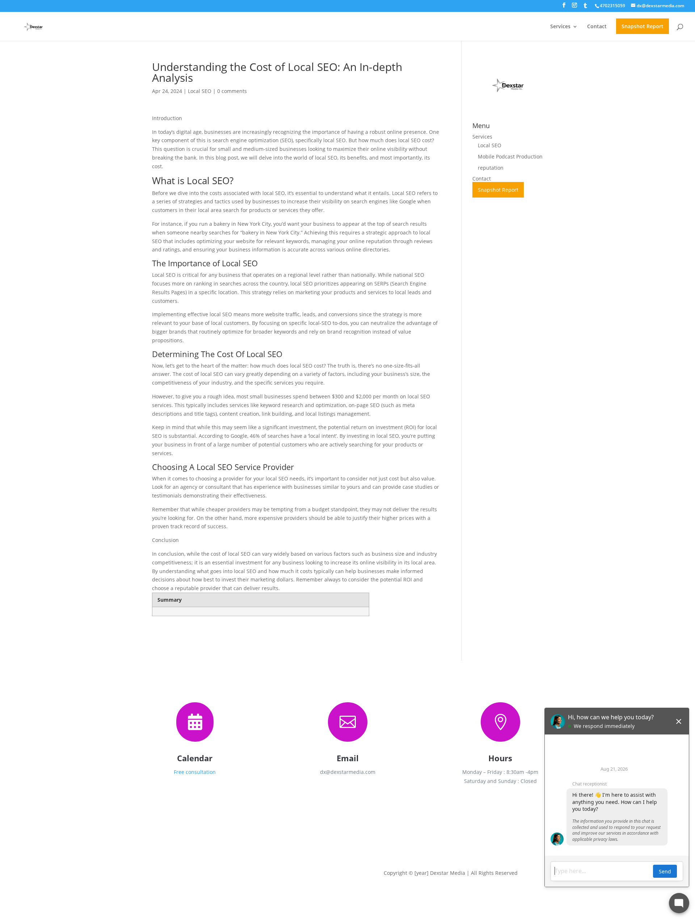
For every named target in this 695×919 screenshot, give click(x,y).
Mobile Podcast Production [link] (510, 156)
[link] (612, 6)
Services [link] (560, 27)
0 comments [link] (232, 91)
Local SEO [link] (199, 91)
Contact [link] (597, 27)
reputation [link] (491, 167)
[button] (563, 7)
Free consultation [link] (195, 771)
